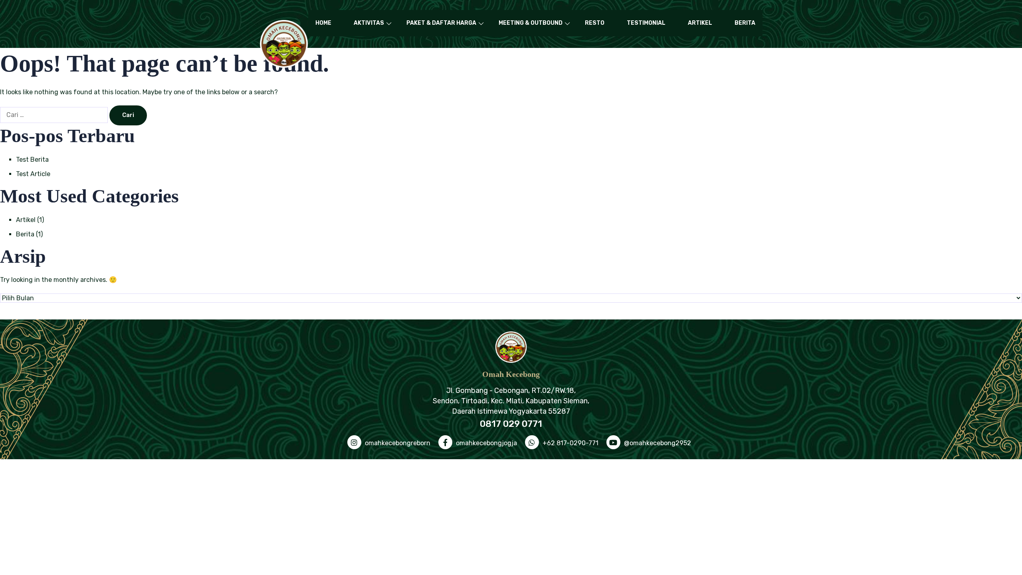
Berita (745, 23)
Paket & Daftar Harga (441, 23)
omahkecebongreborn (396, 443)
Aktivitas (369, 23)
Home (323, 23)
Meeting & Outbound (530, 23)
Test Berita (32, 159)
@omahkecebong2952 (656, 443)
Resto (594, 23)
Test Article (33, 174)
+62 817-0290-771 (569, 443)
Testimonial (646, 23)
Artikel (700, 23)
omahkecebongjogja (485, 443)
